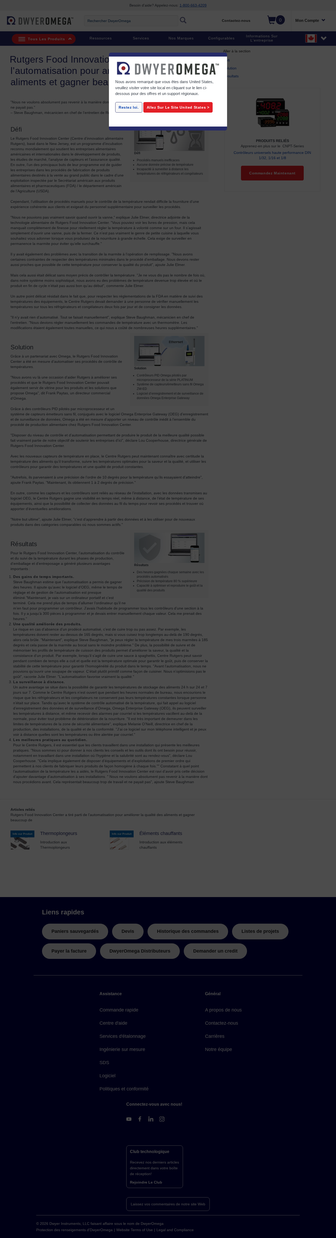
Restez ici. (129, 107)
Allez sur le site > (178, 107)
